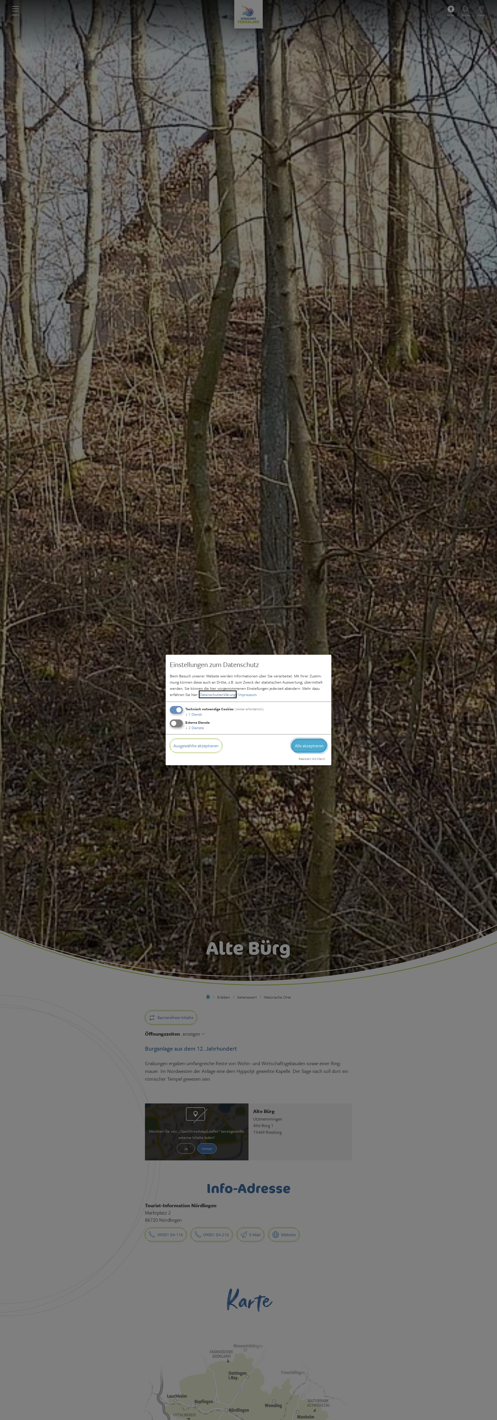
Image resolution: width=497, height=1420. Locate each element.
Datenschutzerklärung (218, 694)
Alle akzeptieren (309, 745)
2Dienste (194, 727)
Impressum (247, 694)
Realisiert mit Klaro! (312, 758)
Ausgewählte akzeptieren (195, 745)
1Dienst (193, 714)
